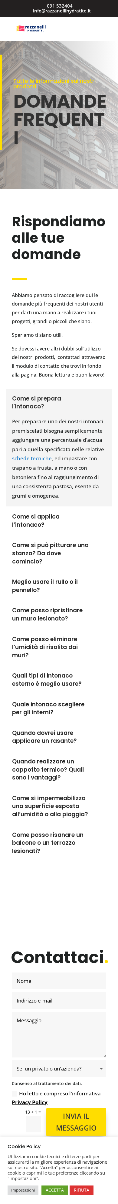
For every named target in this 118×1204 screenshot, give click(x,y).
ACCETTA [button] (55, 1190)
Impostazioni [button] (23, 1190)
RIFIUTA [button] (81, 1190)
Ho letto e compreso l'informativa (56, 1098)
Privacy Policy (30, 1102)
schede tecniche (32, 458)
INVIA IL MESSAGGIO (76, 1122)
